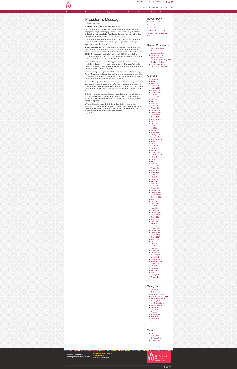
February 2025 (155, 108)
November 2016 (156, 257)
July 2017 (154, 241)
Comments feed (156, 338)
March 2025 (154, 106)
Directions (139, 1)
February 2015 (155, 277)
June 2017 (154, 243)
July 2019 (154, 201)
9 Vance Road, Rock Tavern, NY (103, 353)
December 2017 (156, 232)
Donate (153, 12)
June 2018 (154, 221)
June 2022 (154, 159)
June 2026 (154, 79)
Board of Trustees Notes (154, 22)
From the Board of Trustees (159, 296)
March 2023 (154, 150)
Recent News (155, 314)
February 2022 (155, 168)
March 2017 (154, 248)
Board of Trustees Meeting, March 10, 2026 (159, 34)
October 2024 (155, 117)
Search (151, 1)
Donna (98, 23)
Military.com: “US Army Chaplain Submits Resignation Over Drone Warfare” (161, 60)
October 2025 (155, 92)
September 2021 (156, 170)
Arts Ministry (155, 290)
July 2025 (154, 99)
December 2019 (156, 192)
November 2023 (156, 137)
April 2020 (154, 183)
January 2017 (155, 252)
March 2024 (154, 130)
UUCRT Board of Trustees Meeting (158, 30)
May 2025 (154, 101)
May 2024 (154, 126)
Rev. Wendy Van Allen (158, 48)
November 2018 (156, 215)
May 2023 (154, 148)
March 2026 (154, 83)
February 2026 (155, 86)
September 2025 (156, 95)
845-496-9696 (99, 355)
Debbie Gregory (156, 55)
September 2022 (156, 155)
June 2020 (154, 179)
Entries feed (155, 336)
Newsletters (154, 310)
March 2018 (154, 226)
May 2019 (154, 206)
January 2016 (155, 275)
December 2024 (156, 112)
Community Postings (157, 294)
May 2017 (154, 246)
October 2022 (155, 152)
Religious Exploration (113, 12)
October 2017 (155, 237)
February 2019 (155, 210)
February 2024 (155, 132)
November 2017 (156, 235)
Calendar (163, 12)
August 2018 (155, 219)
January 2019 (155, 212)
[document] (118, 180)
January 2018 (155, 230)
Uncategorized (155, 318)
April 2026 (154, 81)
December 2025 (156, 90)
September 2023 (156, 139)
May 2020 (154, 181)
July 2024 (154, 121)
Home (68, 12)
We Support (129, 12)
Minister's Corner (156, 305)
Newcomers (76, 12)
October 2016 (155, 259)
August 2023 (155, 141)
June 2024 (154, 123)
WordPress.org (156, 340)
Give (146, 1)
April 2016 (154, 272)
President (154, 312)
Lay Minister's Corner (158, 303)
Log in (153, 333)
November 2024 (156, 115)
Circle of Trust (155, 292)
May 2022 (154, 161)
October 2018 (155, 217)
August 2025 (155, 97)
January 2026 (155, 88)
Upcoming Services (157, 321)
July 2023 (154, 143)
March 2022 (154, 166)
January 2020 (155, 190)
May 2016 (154, 270)
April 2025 (154, 103)
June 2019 (154, 203)
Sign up (95, 357)
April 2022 (154, 163)
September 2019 (156, 197)
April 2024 (154, 128)
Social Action (155, 316)
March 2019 (154, 208)
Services (99, 12)
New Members (155, 307)
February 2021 (155, 172)
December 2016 (156, 255)
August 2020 (155, 175)
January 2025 (155, 110)
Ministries (88, 12)
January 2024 (155, 135)
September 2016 (156, 261)
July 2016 (154, 266)
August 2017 (155, 239)
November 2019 (156, 195)
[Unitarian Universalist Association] (159, 356)
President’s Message (153, 25)
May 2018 (154, 223)
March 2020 (154, 186)
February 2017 (155, 250)
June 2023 (154, 146)
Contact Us (160, 1)
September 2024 (156, 119)
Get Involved (142, 12)
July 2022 (154, 157)
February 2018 (155, 228)
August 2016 (155, 263)
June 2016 (154, 268)
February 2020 (155, 188)
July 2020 (154, 177)
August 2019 (155, 199)
